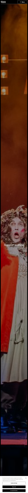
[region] (14, 484)
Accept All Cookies (14, 490)
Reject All (14, 486)
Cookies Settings (14, 483)
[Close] (25, 478)
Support (14, 242)
